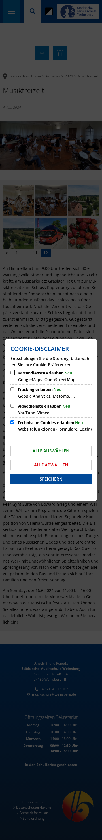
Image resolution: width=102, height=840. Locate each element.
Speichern (51, 479)
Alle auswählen (51, 450)
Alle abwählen (51, 465)
